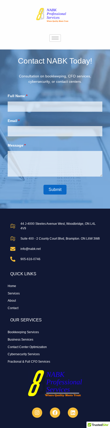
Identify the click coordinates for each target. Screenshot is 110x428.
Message (17, 145)
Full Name (17, 96)
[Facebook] (55, 412)
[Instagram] (37, 412)
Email (13, 121)
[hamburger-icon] (55, 38)
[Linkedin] (73, 412)
